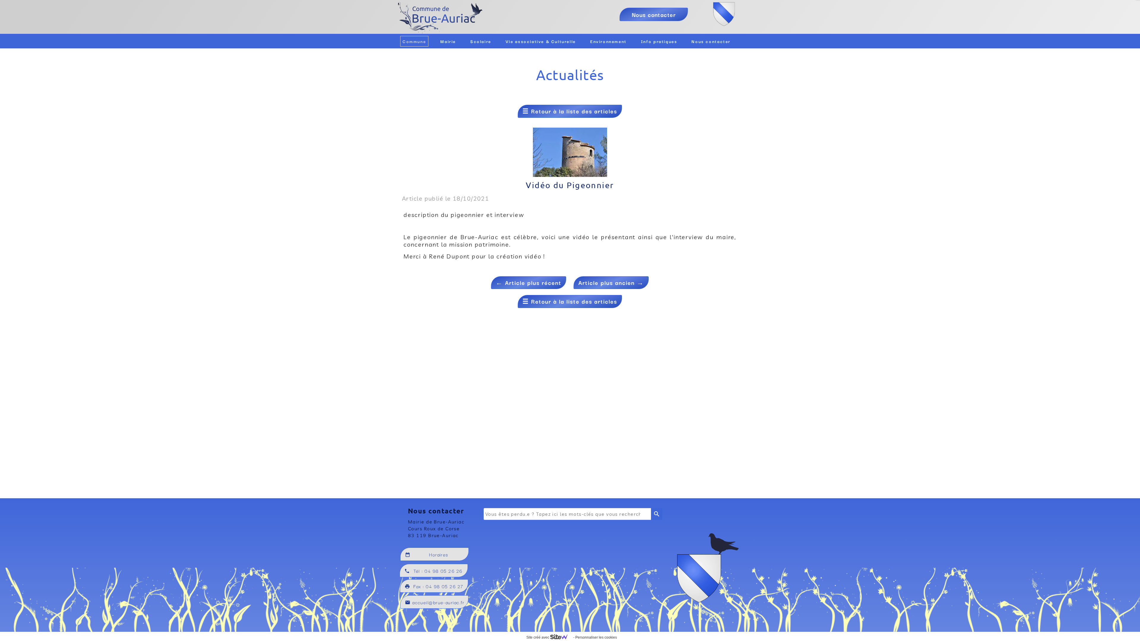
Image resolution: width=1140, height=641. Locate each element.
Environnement (608, 41)
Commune (414, 41)
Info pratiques (659, 41)
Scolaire (480, 41)
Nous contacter (711, 41)
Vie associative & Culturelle (541, 41)
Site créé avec (538, 637)
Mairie (448, 41)
